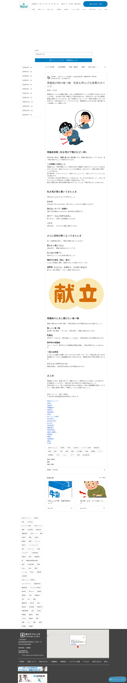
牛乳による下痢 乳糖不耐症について (59, 502)
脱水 (55, 451)
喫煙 (38, 564)
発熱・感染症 (73, 67)
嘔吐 (72, 451)
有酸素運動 (25, 610)
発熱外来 (96, 447)
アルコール (31, 549)
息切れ (39, 610)
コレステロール (26, 583)
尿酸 (23, 622)
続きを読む (92, 67)
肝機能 (31, 626)
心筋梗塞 (24, 576)
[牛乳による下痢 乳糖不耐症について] (60, 489)
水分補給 (79, 451)
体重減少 (37, 595)
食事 (67, 451)
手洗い (32, 572)
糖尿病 (24, 541)
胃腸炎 (93, 451)
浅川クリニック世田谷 (28, 580)
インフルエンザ (33, 545)
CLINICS (75, 447)
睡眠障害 (24, 587)
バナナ (72, 455)
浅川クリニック (52, 447)
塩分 (23, 599)
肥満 (36, 568)
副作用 (24, 591)
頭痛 (38, 549)
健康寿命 (24, 603)
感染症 (36, 537)
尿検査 (24, 595)
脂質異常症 (37, 583)
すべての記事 (49, 67)
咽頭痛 (39, 572)
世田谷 (62, 447)
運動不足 (39, 607)
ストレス (37, 541)
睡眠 (30, 541)
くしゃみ (24, 572)
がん (29, 622)
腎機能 (24, 614)
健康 (83, 67)
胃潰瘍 (24, 626)
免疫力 (24, 545)
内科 (69, 447)
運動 (30, 537)
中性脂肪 (31, 607)
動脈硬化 (37, 556)
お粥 (78, 455)
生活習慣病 (61, 67)
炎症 (38, 603)
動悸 (40, 622)
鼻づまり (31, 591)
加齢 (34, 599)
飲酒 (23, 564)
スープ (100, 451)
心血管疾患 (34, 553)
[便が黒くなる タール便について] (92, 489)
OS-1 (58, 455)
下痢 (61, 451)
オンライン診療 (86, 447)
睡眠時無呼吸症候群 (32, 560)
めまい (24, 568)
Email (37, 50)
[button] (105, 67)
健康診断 (24, 533)
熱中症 (32, 603)
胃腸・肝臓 (50, 464)
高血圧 (24, 537)
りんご (65, 455)
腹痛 (37, 614)
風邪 (30, 556)
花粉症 (24, 556)
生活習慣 (30, 529)
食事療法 (50, 455)
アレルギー (25, 553)
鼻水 (30, 568)
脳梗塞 (31, 614)
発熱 (49, 451)
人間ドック (33, 533)
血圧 (32, 610)
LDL (29, 599)
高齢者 (39, 591)
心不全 (24, 618)
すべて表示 (102, 477)
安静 (86, 451)
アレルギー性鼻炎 (35, 587)
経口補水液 (86, 455)
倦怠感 (24, 607)
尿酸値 (31, 618)
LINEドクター (38, 525)
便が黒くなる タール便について (92, 502)
